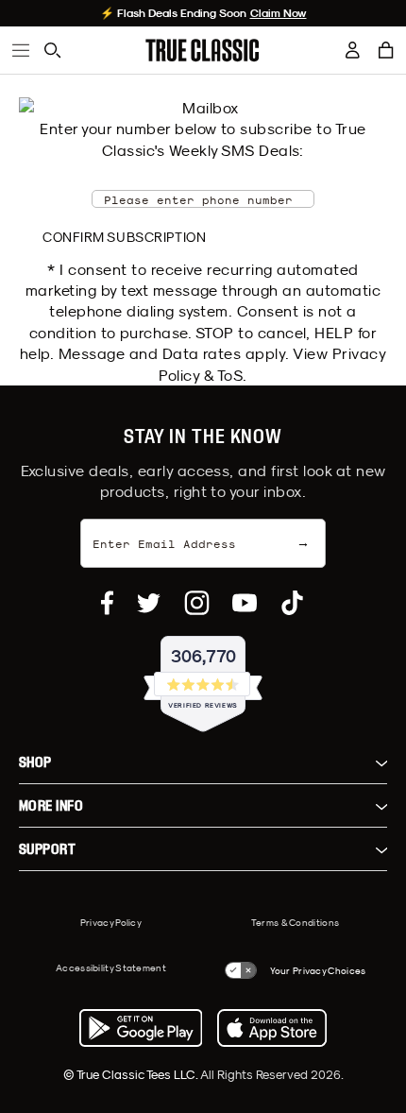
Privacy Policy (111, 922)
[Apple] (272, 1028)
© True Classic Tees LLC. (131, 1074)
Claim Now (278, 13)
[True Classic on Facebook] (107, 603)
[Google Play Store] (140, 1028)
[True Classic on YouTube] (244, 603)
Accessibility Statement (111, 967)
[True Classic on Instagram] (197, 603)
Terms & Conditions (295, 922)
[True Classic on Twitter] (148, 603)
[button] (386, 50)
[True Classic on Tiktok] (292, 603)
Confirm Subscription (124, 237)
